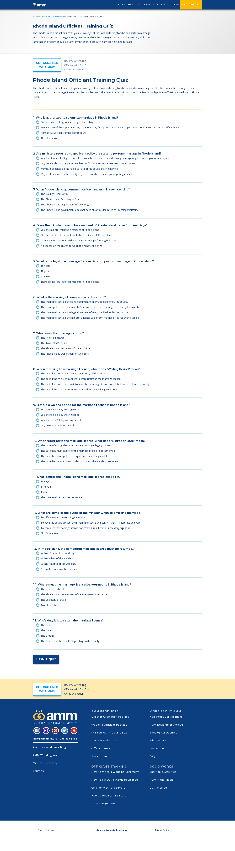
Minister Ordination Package (110, 716)
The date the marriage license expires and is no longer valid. (74, 456)
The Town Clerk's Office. (54, 343)
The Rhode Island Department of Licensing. (65, 204)
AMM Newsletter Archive (166, 724)
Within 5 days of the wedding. (57, 558)
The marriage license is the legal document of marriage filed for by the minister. (85, 312)
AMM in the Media (162, 779)
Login (175, 4)
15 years (45, 265)
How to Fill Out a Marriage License (114, 779)
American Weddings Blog (49, 747)
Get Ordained (191, 4)
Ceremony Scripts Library (108, 787)
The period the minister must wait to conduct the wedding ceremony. (79, 389)
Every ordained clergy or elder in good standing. (67, 122)
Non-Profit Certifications (166, 716)
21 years (45, 276)
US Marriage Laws (103, 803)
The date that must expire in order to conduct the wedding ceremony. (79, 461)
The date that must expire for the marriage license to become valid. (78, 450)
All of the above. (50, 138)
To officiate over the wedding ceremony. (63, 517)
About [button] (131, 4)
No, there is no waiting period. (57, 425)
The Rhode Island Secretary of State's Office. (66, 348)
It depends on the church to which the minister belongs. (72, 245)
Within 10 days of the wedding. (58, 553)
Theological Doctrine (163, 732)
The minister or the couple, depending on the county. (70, 641)
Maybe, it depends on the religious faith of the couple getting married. (80, 168)
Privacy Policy (162, 830)
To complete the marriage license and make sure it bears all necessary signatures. (86, 528)
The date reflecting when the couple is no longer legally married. (76, 445)
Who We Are (158, 740)
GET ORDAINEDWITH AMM (47, 65)
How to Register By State (108, 795)
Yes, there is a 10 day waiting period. (61, 420)
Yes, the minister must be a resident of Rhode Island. (70, 229)
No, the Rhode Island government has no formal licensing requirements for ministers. (88, 163)
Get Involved (158, 787)
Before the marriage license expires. (61, 569)
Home (36, 16)
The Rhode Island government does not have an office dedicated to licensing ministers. (89, 209)
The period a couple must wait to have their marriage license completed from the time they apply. (95, 384)
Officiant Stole (100, 748)
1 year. (44, 492)
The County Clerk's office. (55, 193)
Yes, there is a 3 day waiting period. (60, 409)
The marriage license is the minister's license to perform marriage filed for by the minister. (91, 307)
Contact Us (157, 748)
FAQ (152, 756)
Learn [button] (146, 4)
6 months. (46, 486)
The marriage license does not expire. (62, 497)
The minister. (48, 625)
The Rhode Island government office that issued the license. (74, 594)
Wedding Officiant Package (109, 724)
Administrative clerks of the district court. (63, 132)
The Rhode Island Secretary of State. (61, 199)
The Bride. (46, 630)
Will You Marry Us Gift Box (109, 732)
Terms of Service (46, 830)
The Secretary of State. (53, 599)
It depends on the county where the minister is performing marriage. (79, 240)
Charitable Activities (163, 771)
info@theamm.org (45, 738)
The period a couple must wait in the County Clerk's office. (73, 373)
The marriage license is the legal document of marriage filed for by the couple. (84, 301)
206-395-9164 (68, 738)
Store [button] (161, 4)
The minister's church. (53, 337)
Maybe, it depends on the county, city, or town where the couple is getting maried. (86, 174)
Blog (121, 4)
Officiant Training (51, 16)
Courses (38, 771)
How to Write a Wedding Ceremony (115, 771)
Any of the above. (50, 605)
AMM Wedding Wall (45, 755)
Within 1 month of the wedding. (58, 563)
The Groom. (47, 635)
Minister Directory (45, 763)
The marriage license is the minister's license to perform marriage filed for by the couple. (90, 317)
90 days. (45, 481)
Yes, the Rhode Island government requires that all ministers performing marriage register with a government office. (105, 158)
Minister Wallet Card (105, 740)
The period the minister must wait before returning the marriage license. (81, 378)
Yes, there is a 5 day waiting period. (60, 414)
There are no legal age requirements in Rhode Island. (70, 281)
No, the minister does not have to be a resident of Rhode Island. (77, 235)
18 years (45, 271)
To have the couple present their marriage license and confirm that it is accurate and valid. (91, 522)
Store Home (99, 756)
